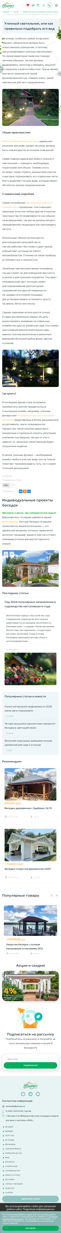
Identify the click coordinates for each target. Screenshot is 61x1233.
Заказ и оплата (12, 1175)
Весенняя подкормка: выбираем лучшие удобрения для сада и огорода (28, 742)
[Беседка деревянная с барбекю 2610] (30, 788)
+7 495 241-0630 (49, 5)
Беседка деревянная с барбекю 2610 (28, 808)
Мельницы (10, 1144)
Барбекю (9, 1131)
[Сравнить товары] (33, 5)
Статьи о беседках (14, 1184)
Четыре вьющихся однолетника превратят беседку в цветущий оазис (30, 725)
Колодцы (9, 1140)
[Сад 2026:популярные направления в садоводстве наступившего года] (30, 668)
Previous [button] (51, 895)
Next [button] (57, 895)
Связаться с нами (30, 1199)
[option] (30, 930)
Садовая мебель (13, 1149)
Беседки (9, 1127)
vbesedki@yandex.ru (15, 1106)
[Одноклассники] (25, 491)
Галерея (9, 1193)
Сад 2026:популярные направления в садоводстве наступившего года (30, 604)
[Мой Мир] (29, 491)
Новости (9, 1188)
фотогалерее (10, 521)
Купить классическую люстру (19, 141)
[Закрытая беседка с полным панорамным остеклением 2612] (30, 926)
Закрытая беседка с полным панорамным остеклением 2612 (24, 946)
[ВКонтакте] (21, 491)
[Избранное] (28, 6)
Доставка (10, 1179)
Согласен (30, 1228)
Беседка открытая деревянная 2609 (28, 869)
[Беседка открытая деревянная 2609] (30, 848)
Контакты (10, 1162)
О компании (11, 1166)
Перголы (9, 1135)
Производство (12, 1171)
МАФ (7, 1157)
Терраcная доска (13, 1153)
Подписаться (31, 1065)
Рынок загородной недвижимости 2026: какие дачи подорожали (28, 708)
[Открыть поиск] (43, 5)
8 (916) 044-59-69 (14, 1111)
